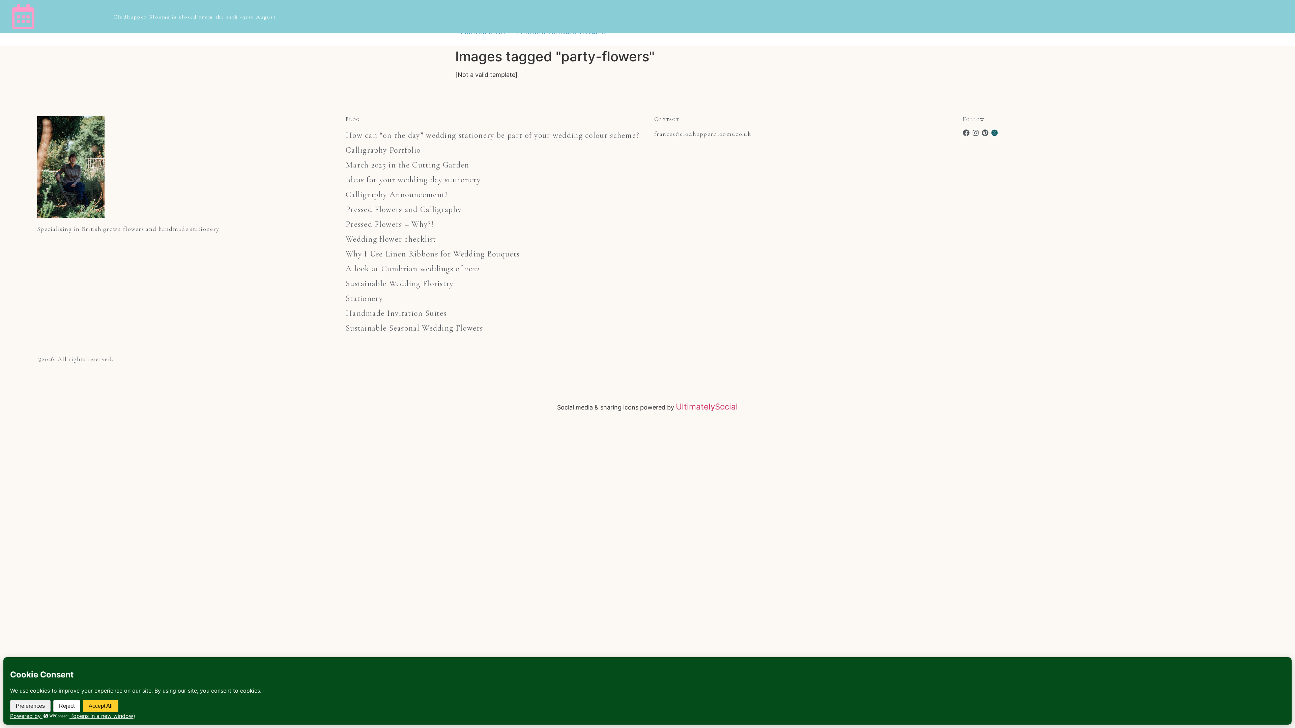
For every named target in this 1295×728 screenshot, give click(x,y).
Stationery (364, 298)
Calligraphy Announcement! (397, 195)
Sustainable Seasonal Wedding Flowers (414, 328)
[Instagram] (975, 132)
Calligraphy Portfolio (383, 150)
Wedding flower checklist (391, 239)
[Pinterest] (985, 132)
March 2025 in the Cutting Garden (407, 165)
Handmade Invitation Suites (396, 313)
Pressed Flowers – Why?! (390, 224)
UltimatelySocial (707, 407)
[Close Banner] (1288, 17)
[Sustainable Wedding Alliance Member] (994, 132)
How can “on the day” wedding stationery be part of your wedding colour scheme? (492, 135)
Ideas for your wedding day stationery (413, 180)
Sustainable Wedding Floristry (400, 284)
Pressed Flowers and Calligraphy (403, 209)
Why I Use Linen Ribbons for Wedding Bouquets (433, 254)
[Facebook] (966, 132)
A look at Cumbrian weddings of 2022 (413, 269)
